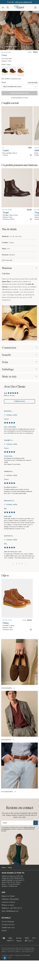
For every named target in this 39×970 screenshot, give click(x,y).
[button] (2, 7)
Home (3, 868)
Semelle (6, 355)
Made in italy (9, 376)
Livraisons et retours (8, 902)
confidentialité (5, 829)
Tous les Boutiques (8, 921)
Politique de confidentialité (22, 955)
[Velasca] (19, 7)
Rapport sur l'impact (8, 896)
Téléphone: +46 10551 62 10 (12, 908)
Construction (9, 347)
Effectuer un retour (8, 905)
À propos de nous (8, 924)
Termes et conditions (8, 955)
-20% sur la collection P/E (23, 2)
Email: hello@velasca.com (10, 911)
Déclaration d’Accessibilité (10, 899)
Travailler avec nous (8, 927)
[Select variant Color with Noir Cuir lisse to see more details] (5, 70)
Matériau (7, 268)
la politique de (31, 827)
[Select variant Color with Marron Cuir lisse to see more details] (13, 70)
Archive (4, 930)
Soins (5, 362)
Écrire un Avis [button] (19, 401)
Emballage (8, 369)
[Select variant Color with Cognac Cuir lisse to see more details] (21, 71)
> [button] (25, 564)
